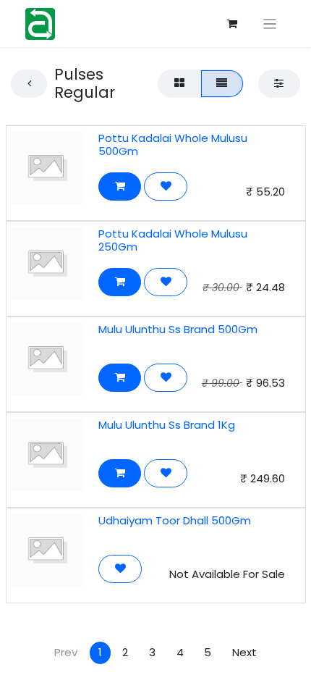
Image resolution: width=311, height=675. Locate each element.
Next (244, 652)
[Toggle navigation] (270, 23)
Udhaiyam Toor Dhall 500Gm (174, 520)
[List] (222, 84)
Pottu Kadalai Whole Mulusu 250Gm (172, 240)
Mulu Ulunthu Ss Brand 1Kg (166, 424)
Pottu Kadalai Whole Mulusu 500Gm (172, 144)
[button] (119, 186)
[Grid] (179, 84)
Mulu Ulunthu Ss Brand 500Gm (177, 329)
